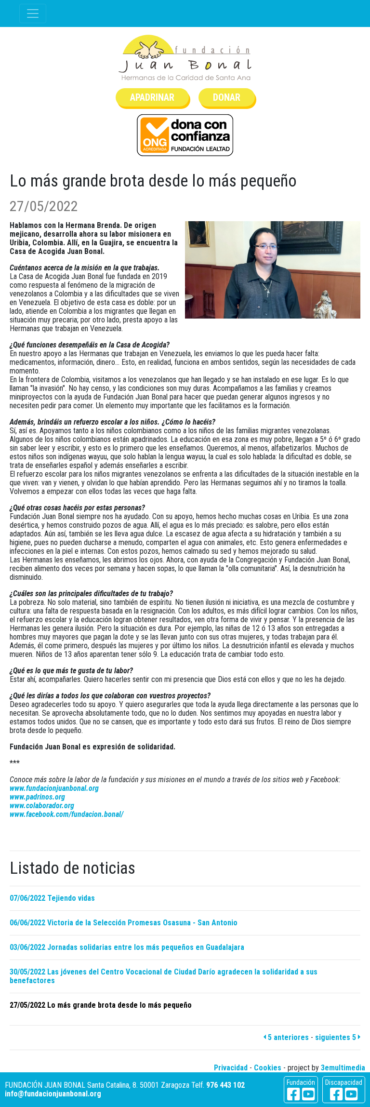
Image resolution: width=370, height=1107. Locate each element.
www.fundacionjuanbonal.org (54, 788)
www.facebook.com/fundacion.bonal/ (66, 814)
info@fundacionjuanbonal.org (53, 1093)
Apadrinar (152, 97)
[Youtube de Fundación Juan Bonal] (308, 1094)
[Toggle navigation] (32, 13)
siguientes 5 (336, 1037)
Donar (226, 97)
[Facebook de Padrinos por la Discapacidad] (336, 1094)
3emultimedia (343, 1067)
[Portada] (185, 57)
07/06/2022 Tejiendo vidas (52, 898)
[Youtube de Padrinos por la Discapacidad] (351, 1094)
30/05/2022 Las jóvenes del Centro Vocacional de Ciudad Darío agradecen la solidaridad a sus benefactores (163, 976)
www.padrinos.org (37, 796)
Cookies (267, 1067)
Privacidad (231, 1067)
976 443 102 (225, 1085)
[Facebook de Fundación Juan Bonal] (293, 1094)
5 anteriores (287, 1037)
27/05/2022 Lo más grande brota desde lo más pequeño (101, 1005)
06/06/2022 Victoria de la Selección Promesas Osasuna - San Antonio (124, 922)
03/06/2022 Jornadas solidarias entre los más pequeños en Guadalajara (127, 947)
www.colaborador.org (42, 805)
